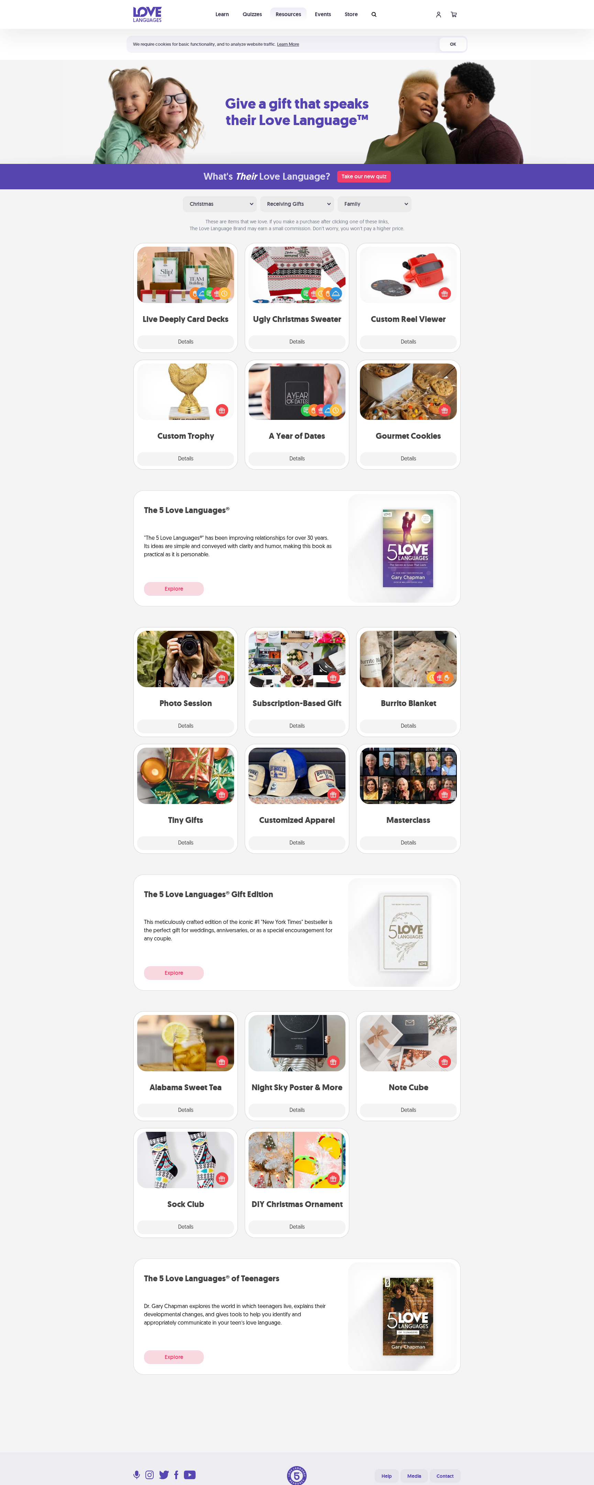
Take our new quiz (364, 176)
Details (186, 342)
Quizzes (252, 14)
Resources (288, 14)
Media (414, 1476)
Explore (174, 588)
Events (323, 14)
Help (387, 1476)
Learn (222, 14)
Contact (445, 1476)
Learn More (288, 44)
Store (351, 14)
